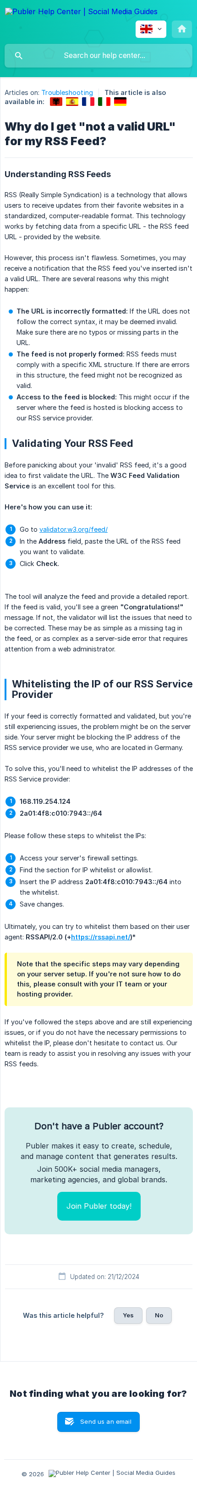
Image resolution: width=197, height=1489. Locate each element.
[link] (56, 101)
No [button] (159, 1315)
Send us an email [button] (105, 1421)
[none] (81, 13)
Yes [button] (128, 1315)
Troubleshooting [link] (67, 92)
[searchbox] (98, 56)
